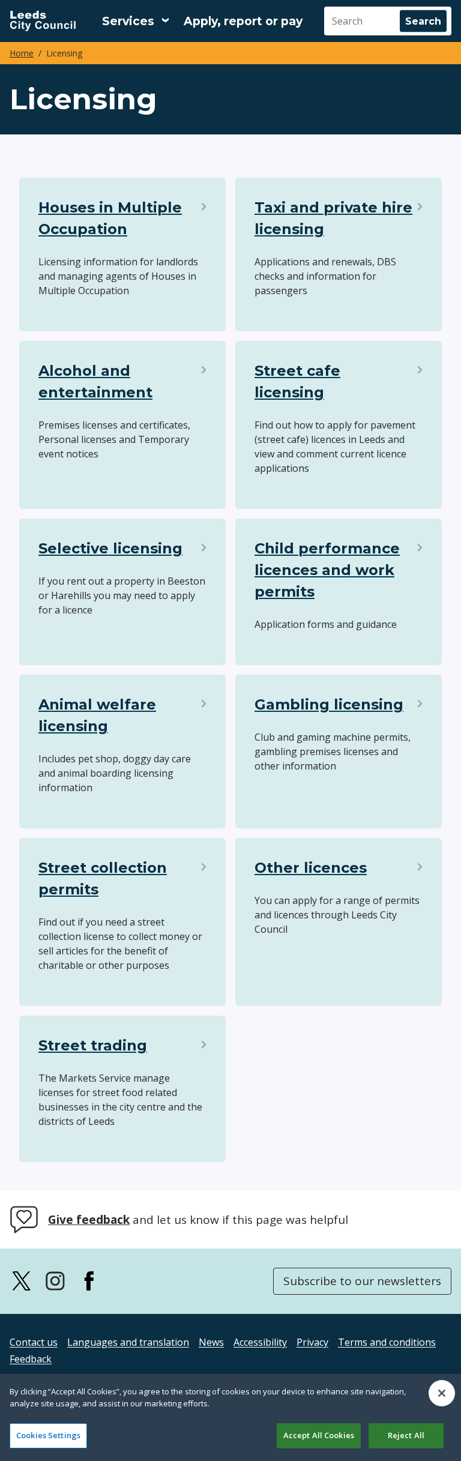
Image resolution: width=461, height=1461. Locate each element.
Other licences (311, 867)
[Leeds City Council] (43, 21)
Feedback (31, 1359)
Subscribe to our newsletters (362, 1281)
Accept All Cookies (318, 1435)
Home (22, 53)
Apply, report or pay (243, 21)
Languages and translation (128, 1342)
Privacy (312, 1342)
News (211, 1342)
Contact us (34, 1342)
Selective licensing (110, 548)
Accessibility (260, 1342)
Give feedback (89, 1220)
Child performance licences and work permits (327, 570)
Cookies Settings (48, 1435)
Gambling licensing (329, 704)
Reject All (406, 1435)
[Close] (442, 1393)
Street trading (92, 1045)
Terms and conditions (387, 1342)
